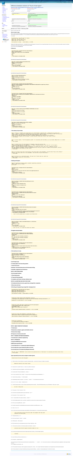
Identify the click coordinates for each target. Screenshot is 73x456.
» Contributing (4, 18)
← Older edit (13, 10)
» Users (3, 26)
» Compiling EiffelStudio (5, 17)
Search (3, 28)
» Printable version (5, 37)
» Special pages (4, 36)
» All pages (3, 24)
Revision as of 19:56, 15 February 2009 (17, 7)
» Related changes (4, 35)
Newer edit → (29, 10)
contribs (19, 8)
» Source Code (4, 16)
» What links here (4, 34)
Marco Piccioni (13, 8)
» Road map (4, 20)
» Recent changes (4, 25)
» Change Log (4, 19)
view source (25, 7)
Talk (16, 8)
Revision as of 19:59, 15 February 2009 (33, 7)
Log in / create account (69, 1)
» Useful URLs (4, 21)
